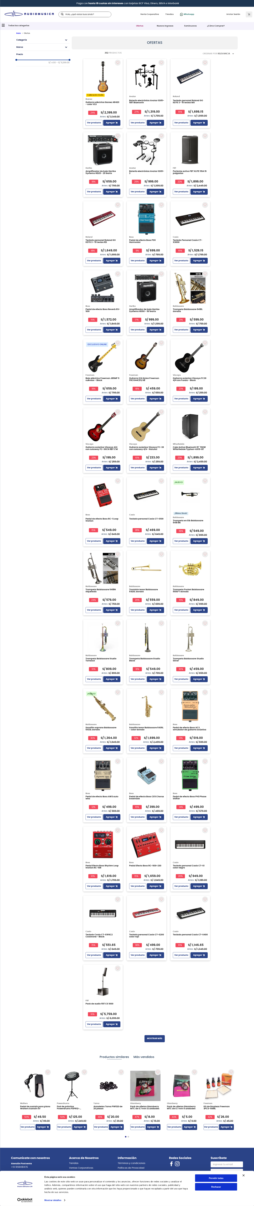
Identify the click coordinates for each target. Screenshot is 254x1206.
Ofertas (139, 26)
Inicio (18, 33)
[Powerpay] (134, 3)
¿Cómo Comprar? (216, 26)
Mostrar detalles (52, 1200)
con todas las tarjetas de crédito (196, 3)
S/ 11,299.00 (63, 63)
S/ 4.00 (52, 63)
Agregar (110, 123)
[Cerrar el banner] (244, 1175)
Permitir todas (216, 1178)
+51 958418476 (19, 1167)
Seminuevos (190, 26)
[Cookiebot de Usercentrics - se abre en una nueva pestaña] (25, 1200)
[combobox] (85, 14)
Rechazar (216, 1187)
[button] (43, 40)
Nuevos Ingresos (165, 26)
